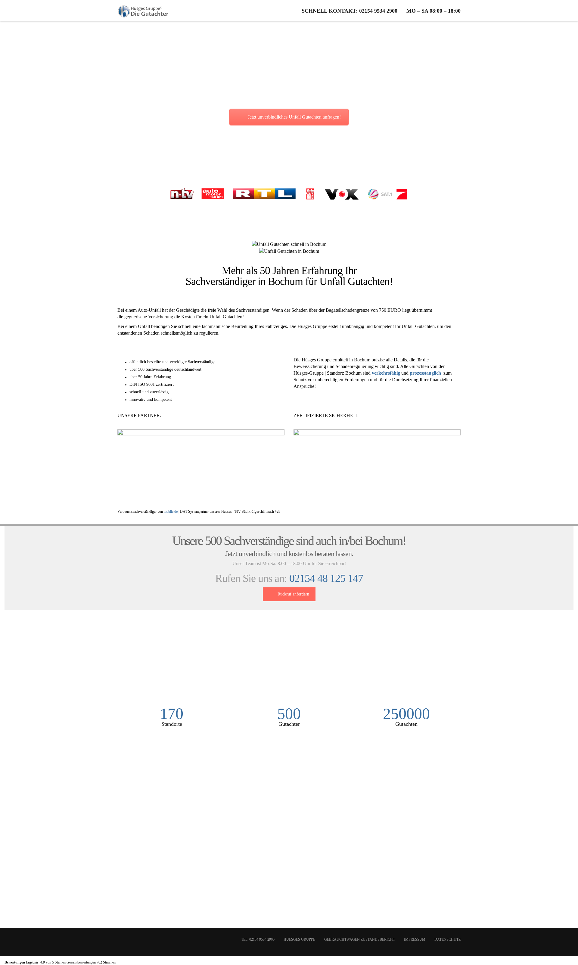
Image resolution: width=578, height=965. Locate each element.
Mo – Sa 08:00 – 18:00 (433, 11)
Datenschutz (447, 939)
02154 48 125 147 (326, 578)
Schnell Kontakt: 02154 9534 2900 (349, 11)
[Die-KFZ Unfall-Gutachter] (143, 10)
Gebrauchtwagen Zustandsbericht (359, 939)
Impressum (414, 939)
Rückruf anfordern (293, 594)
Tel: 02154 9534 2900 (258, 939)
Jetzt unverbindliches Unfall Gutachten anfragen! (294, 116)
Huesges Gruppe (299, 939)
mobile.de (171, 511)
